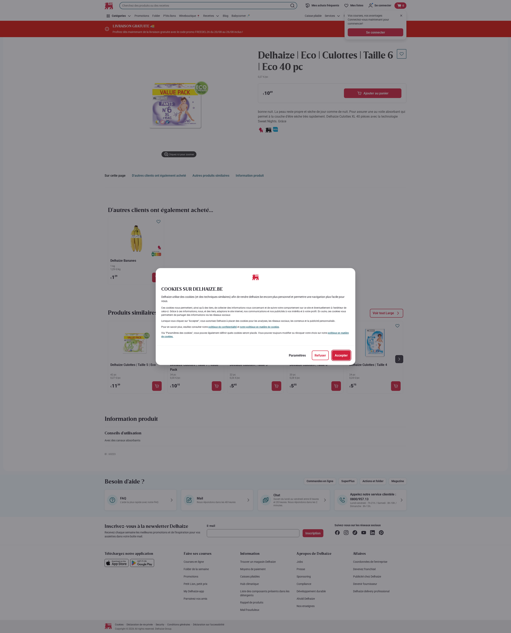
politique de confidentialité (222, 327)
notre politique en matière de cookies (259, 327)
